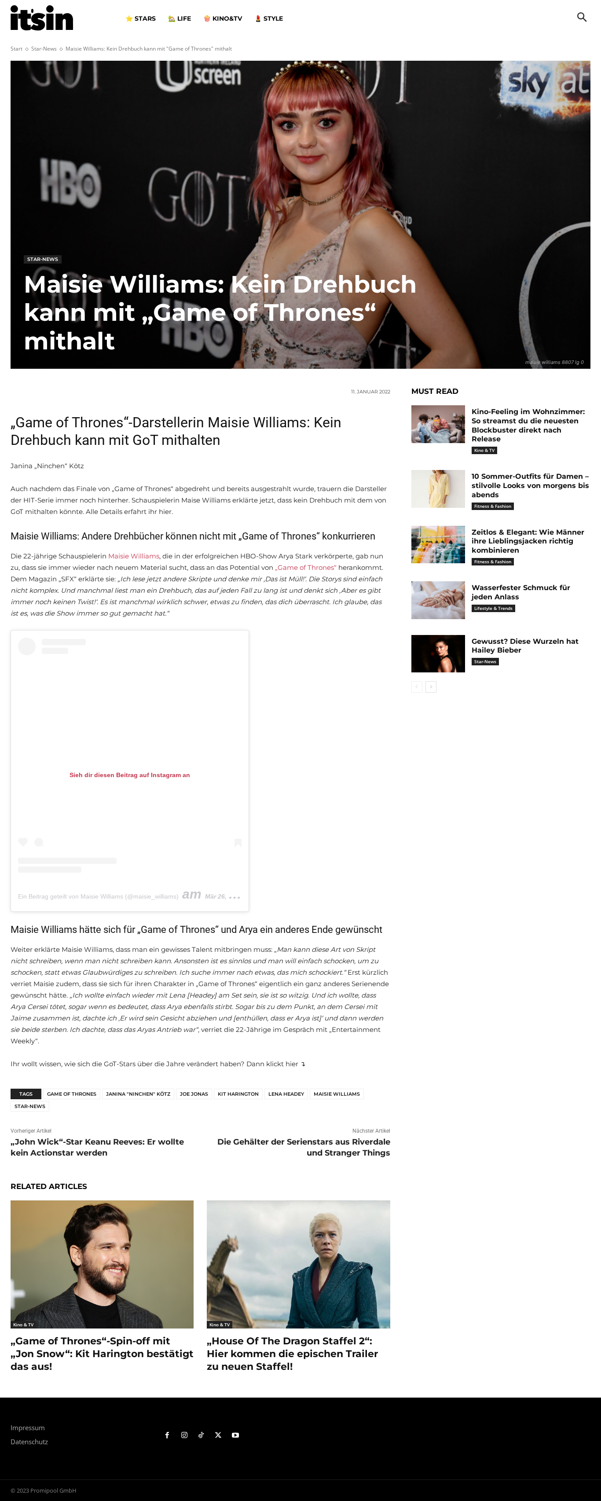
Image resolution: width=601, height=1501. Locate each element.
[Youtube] (235, 1435)
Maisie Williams (133, 556)
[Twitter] (218, 1435)
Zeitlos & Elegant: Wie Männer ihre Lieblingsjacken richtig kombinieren (528, 541)
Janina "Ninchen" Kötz (138, 1094)
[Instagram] (184, 1435)
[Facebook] (167, 1435)
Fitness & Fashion (492, 506)
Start (16, 48)
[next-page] (430, 687)
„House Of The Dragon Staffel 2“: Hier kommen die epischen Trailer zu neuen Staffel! (292, 1353)
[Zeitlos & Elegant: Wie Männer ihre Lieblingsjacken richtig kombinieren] (438, 545)
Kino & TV (23, 1324)
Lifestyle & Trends (493, 608)
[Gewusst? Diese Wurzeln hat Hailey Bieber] (438, 654)
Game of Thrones (71, 1094)
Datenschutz (29, 1441)
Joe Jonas (194, 1094)
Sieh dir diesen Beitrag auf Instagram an (130, 774)
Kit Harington (238, 1094)
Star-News (44, 48)
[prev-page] (416, 687)
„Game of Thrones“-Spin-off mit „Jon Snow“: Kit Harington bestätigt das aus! (102, 1353)
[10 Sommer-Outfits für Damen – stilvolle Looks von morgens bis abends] (438, 489)
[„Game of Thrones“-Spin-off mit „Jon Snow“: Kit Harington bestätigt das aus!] (102, 1264)
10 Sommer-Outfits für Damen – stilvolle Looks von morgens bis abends (530, 485)
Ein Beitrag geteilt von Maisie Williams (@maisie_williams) (98, 896)
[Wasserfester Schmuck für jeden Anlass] (438, 600)
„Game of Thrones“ (306, 567)
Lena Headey (286, 1094)
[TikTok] (201, 1435)
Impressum (28, 1427)
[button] (582, 18)
